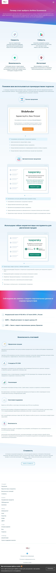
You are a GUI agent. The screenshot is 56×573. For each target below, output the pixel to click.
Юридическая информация (27, 556)
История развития (5, 526)
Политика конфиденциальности (27, 559)
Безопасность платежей (7, 491)
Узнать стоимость (28, 463)
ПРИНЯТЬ (50, 568)
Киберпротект (4, 510)
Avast (2, 513)
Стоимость (4, 493)
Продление (4, 486)
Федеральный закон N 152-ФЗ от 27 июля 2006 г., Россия (23, 314)
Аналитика (3, 504)
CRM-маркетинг (5, 502)
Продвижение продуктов (7, 499)
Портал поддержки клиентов (8, 540)
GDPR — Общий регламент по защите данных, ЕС (21, 320)
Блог (2, 529)
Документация (4, 537)
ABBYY (3, 520)
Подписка (3, 531)
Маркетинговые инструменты (8, 488)
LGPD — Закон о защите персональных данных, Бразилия (23, 325)
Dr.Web (3, 518)
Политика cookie (27, 562)
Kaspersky (3, 515)
